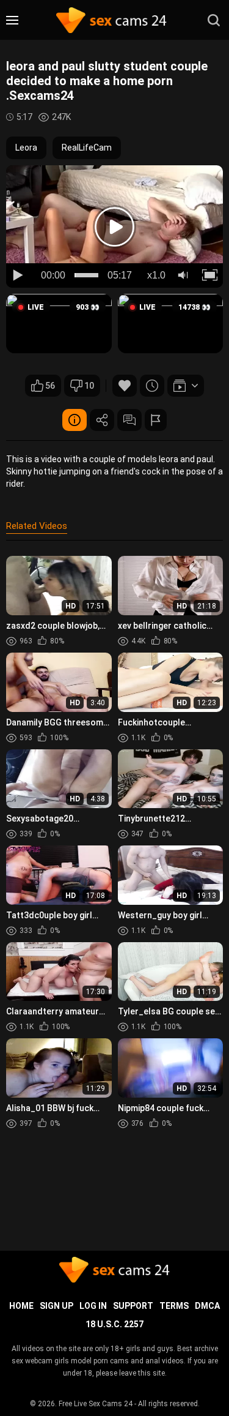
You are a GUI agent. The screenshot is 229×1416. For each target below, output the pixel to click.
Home (21, 1306)
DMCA (207, 1306)
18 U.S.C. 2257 (114, 1324)
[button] (59, 323)
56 (50, 386)
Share (102, 420)
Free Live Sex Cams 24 (96, 1403)
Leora (26, 147)
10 (89, 386)
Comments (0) (129, 420)
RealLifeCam (87, 147)
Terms (174, 1306)
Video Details (74, 420)
